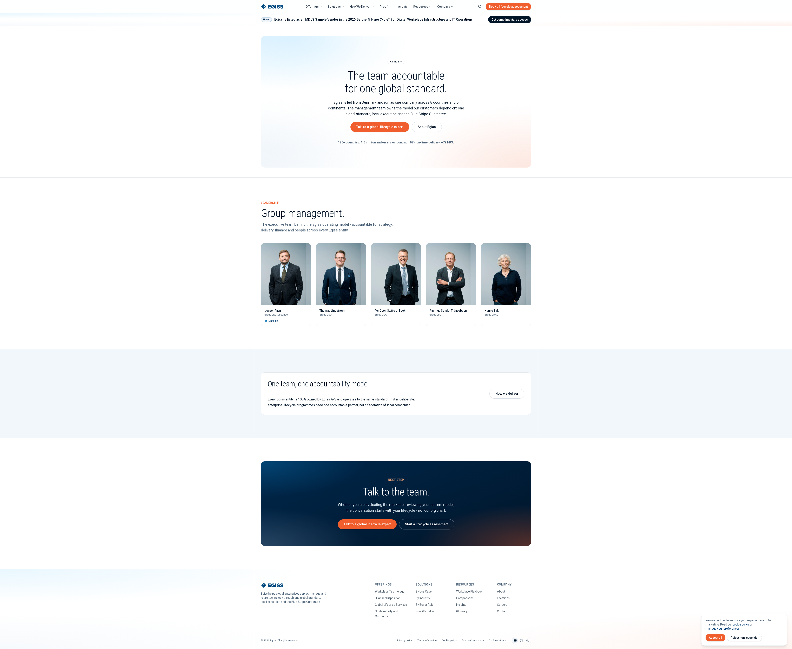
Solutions (334, 6)
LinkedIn (273, 320)
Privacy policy (404, 640)
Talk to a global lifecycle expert (379, 127)
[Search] (480, 6)
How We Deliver (360, 6)
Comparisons (465, 598)
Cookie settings (498, 640)
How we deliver (506, 394)
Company (443, 6)
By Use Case (424, 591)
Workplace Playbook (469, 591)
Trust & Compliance (473, 640)
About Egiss (427, 127)
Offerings (312, 6)
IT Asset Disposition (388, 598)
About (501, 591)
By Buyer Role (425, 604)
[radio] (515, 640)
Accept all (715, 637)
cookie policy (741, 624)
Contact (502, 611)
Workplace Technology (389, 591)
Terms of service (427, 640)
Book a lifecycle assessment (508, 6)
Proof (384, 6)
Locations (503, 598)
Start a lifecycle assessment (426, 524)
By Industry (423, 598)
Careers (502, 604)
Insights (402, 6)
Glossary (461, 611)
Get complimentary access (509, 19)
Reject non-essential (744, 637)
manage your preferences (723, 628)
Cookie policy (449, 640)
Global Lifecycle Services (391, 604)
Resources (420, 6)
